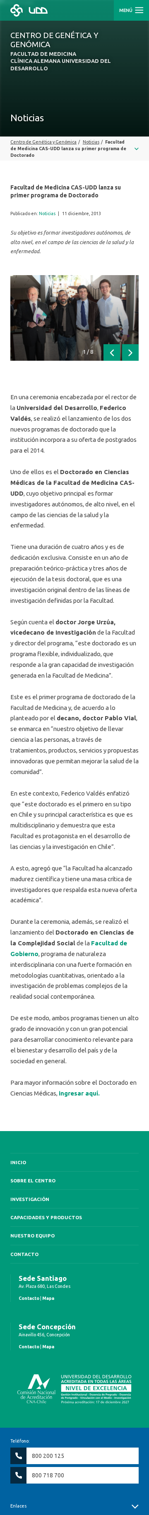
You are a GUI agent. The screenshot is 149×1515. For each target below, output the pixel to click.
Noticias (47, 213)
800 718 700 (48, 1475)
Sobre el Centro (32, 1180)
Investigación (29, 1199)
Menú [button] (126, 10)
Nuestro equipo (32, 1235)
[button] (111, 352)
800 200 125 (48, 1456)
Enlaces (18, 1505)
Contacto (24, 1254)
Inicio (18, 1162)
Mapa (48, 1298)
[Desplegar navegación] (74, 149)
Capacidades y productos (46, 1217)
